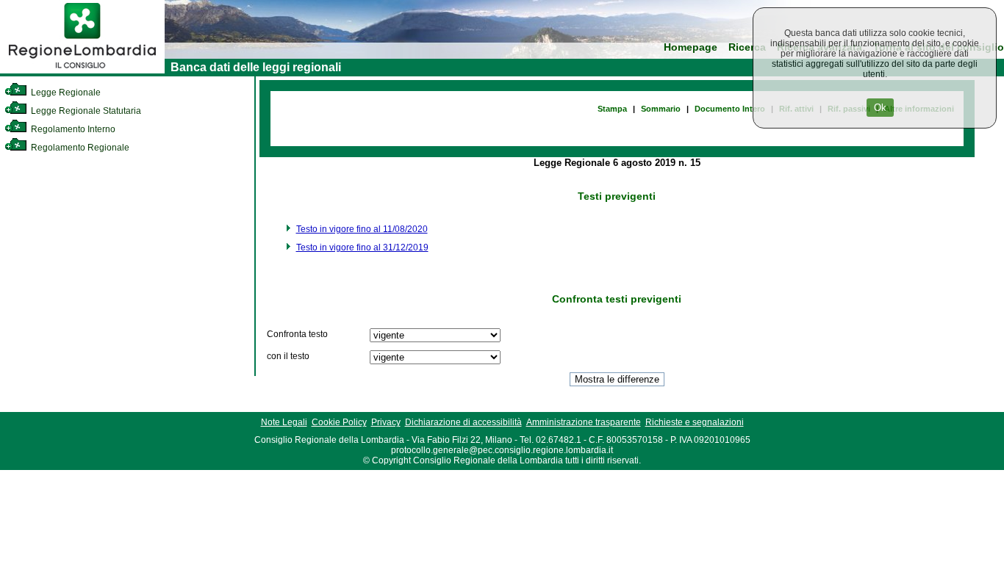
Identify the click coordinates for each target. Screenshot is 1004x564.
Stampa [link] (612, 108)
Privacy (386, 422)
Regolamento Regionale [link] (79, 147)
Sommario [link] (661, 108)
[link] (82, 70)
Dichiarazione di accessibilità (463, 422)
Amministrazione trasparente (583, 422)
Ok (880, 107)
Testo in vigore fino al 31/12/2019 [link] (362, 247)
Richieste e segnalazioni (694, 422)
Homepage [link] (690, 47)
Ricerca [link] (747, 47)
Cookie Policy (339, 422)
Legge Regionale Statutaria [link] (85, 111)
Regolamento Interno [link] (72, 129)
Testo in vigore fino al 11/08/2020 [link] (362, 229)
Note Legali (284, 422)
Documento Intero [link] (730, 108)
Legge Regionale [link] (65, 92)
